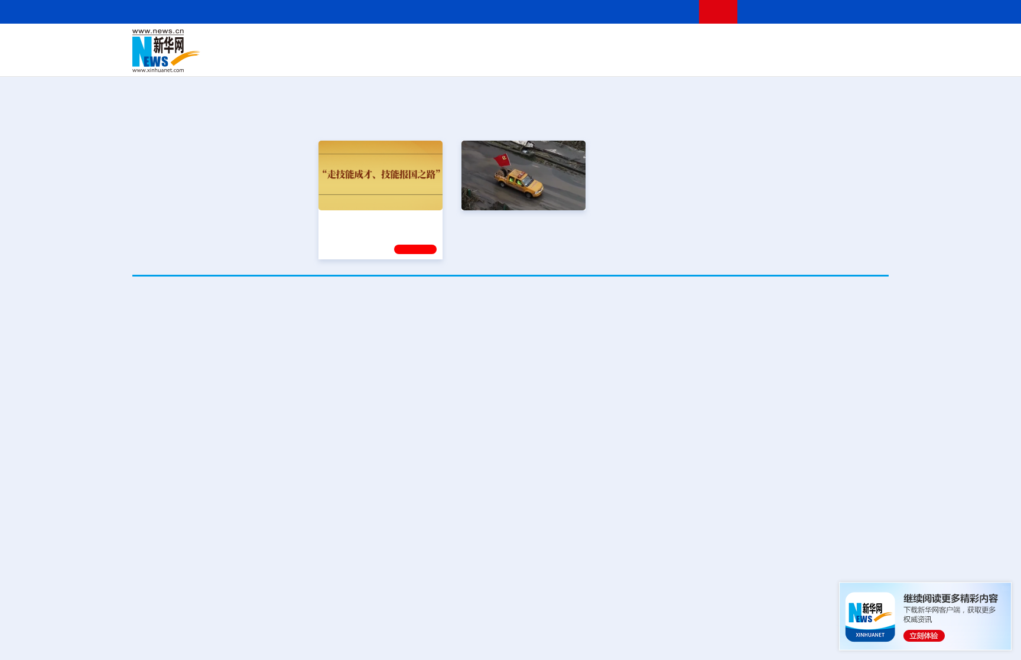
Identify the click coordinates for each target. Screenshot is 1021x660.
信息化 (397, 59)
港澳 (462, 42)
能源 (621, 59)
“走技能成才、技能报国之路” (377, 220)
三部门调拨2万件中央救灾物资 (797, 636)
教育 (576, 42)
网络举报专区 (867, 11)
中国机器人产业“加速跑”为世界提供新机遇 (598, 353)
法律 (836, 42)
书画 (696, 42)
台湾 (482, 42)
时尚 (699, 59)
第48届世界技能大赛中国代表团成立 (740, 480)
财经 (422, 42)
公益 (737, 59)
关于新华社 (403, 11)
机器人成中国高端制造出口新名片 (430, 353)
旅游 (602, 59)
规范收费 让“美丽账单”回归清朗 (729, 517)
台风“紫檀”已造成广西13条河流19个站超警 (781, 621)
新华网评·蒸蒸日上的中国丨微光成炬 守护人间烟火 (770, 443)
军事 (736, 42)
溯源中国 (555, 59)
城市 (583, 59)
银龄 (528, 59)
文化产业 (863, 59)
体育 (656, 42)
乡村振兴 (500, 59)
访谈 (756, 42)
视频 (776, 42)
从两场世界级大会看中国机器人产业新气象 (510, 318)
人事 (383, 42)
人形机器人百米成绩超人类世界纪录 (771, 353)
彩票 (660, 59)
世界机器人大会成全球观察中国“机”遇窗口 (262, 353)
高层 (342, 42)
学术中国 (465, 59)
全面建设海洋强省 (643, 220)
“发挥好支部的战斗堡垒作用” (520, 220)
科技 (596, 42)
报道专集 (845, 117)
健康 (716, 42)
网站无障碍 (668, 11)
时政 (363, 42)
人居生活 (365, 59)
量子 (635, 42)
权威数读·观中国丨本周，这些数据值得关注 (755, 405)
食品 (338, 59)
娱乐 (679, 59)
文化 (676, 42)
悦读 (718, 59)
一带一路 (764, 59)
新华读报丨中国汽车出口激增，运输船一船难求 (763, 554)
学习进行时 (310, 42)
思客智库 (511, 42)
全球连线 (547, 42)
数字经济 (429, 59)
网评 (442, 42)
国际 (402, 42)
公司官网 (222, 51)
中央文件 (864, 42)
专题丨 (678, 621)
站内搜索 (819, 11)
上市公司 (827, 59)
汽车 (319, 59)
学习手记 (415, 249)
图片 (796, 42)
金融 (299, 59)
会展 (641, 59)
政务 (816, 42)
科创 (615, 42)
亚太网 (796, 59)
